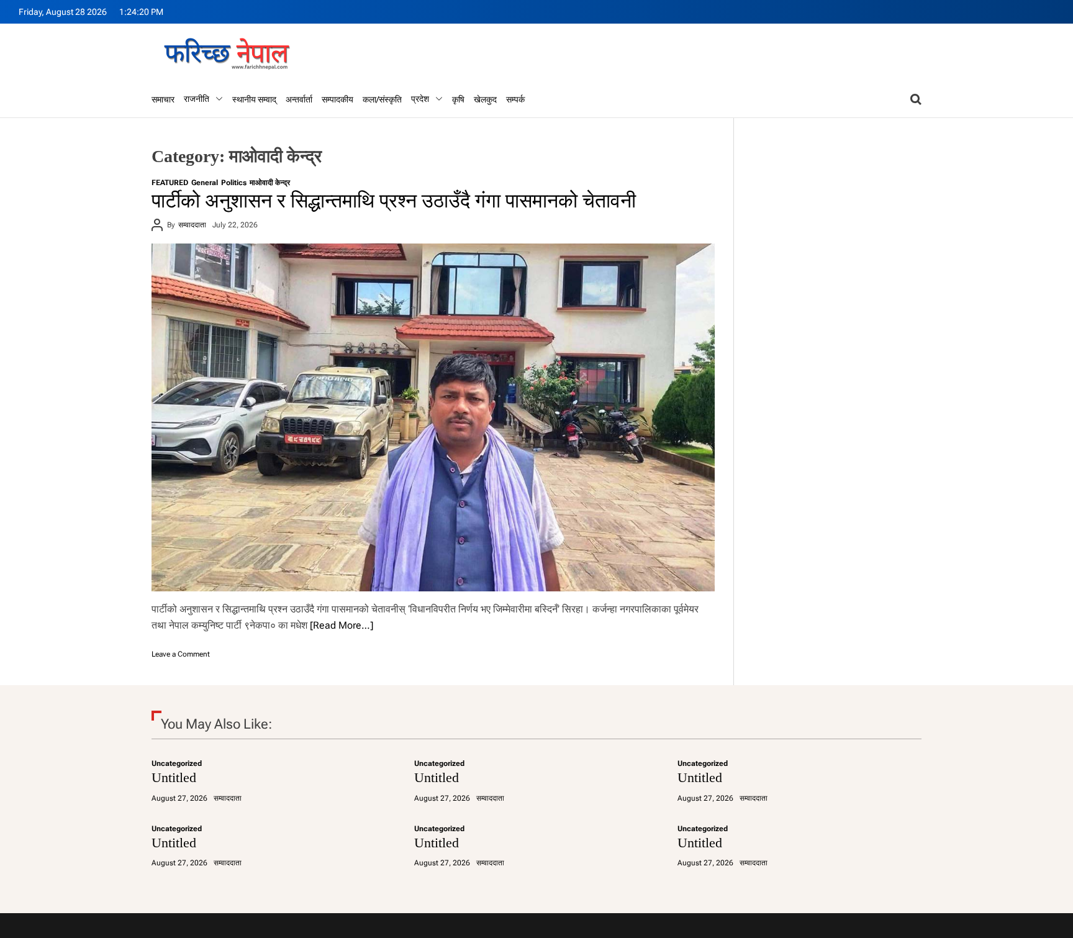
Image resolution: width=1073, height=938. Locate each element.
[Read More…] (341, 625)
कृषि (458, 99)
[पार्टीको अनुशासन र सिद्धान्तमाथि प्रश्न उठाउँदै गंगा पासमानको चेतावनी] (433, 417)
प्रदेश (420, 99)
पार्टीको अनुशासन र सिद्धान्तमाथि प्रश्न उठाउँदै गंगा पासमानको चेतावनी (394, 200)
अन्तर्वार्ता (299, 99)
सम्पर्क (515, 99)
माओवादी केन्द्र (270, 182)
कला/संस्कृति (382, 99)
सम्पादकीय (337, 99)
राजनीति (196, 99)
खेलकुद (485, 99)
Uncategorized (177, 763)
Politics (234, 182)
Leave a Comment (181, 654)
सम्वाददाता (192, 225)
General (204, 182)
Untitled (174, 777)
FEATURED (170, 182)
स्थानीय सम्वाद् (254, 99)
